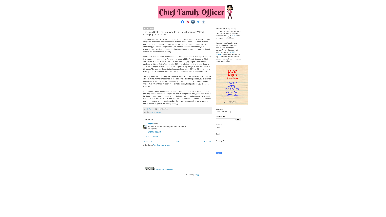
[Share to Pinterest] (167, 109)
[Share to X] (163, 109)
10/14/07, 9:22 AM (154, 132)
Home (178, 141)
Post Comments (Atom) (161, 145)
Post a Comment (152, 136)
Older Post (207, 141)
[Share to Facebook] (165, 109)
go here (234, 36)
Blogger (197, 175)
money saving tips (155, 112)
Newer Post (148, 141)
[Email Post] (155, 109)
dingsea (151, 123)
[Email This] (160, 109)
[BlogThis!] (162, 109)
